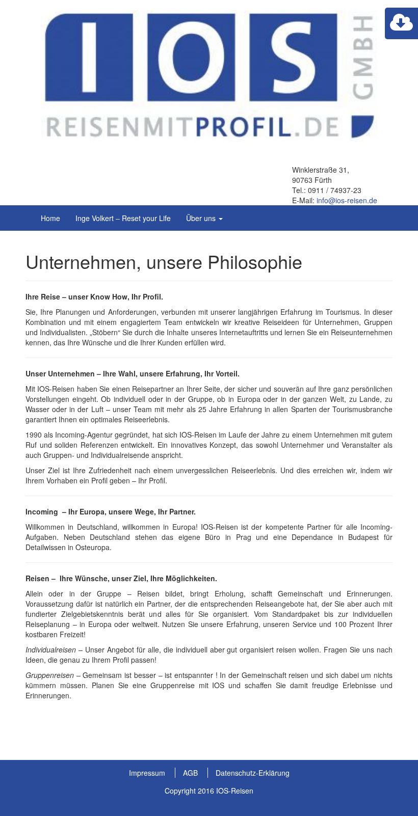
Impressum (147, 773)
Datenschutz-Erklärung (253, 773)
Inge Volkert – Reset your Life (123, 218)
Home (50, 218)
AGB (190, 773)
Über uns (202, 218)
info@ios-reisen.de (347, 200)
